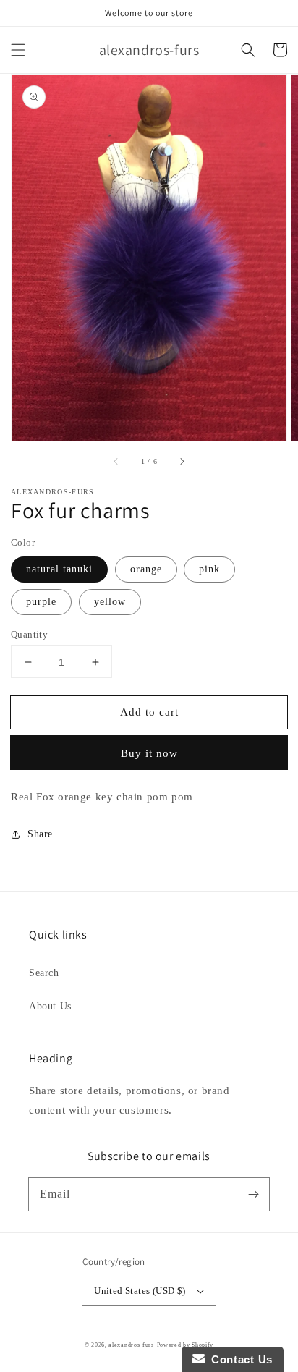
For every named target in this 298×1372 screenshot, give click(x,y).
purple (41, 601)
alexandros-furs (131, 1345)
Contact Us (239, 1359)
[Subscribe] (253, 1194)
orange (146, 569)
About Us (50, 1006)
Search (44, 972)
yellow (110, 601)
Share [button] (40, 834)
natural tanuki (59, 569)
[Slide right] (181, 461)
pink (209, 569)
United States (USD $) (139, 1290)
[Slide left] (116, 461)
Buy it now (149, 753)
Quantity (29, 634)
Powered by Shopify (185, 1345)
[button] (18, 50)
